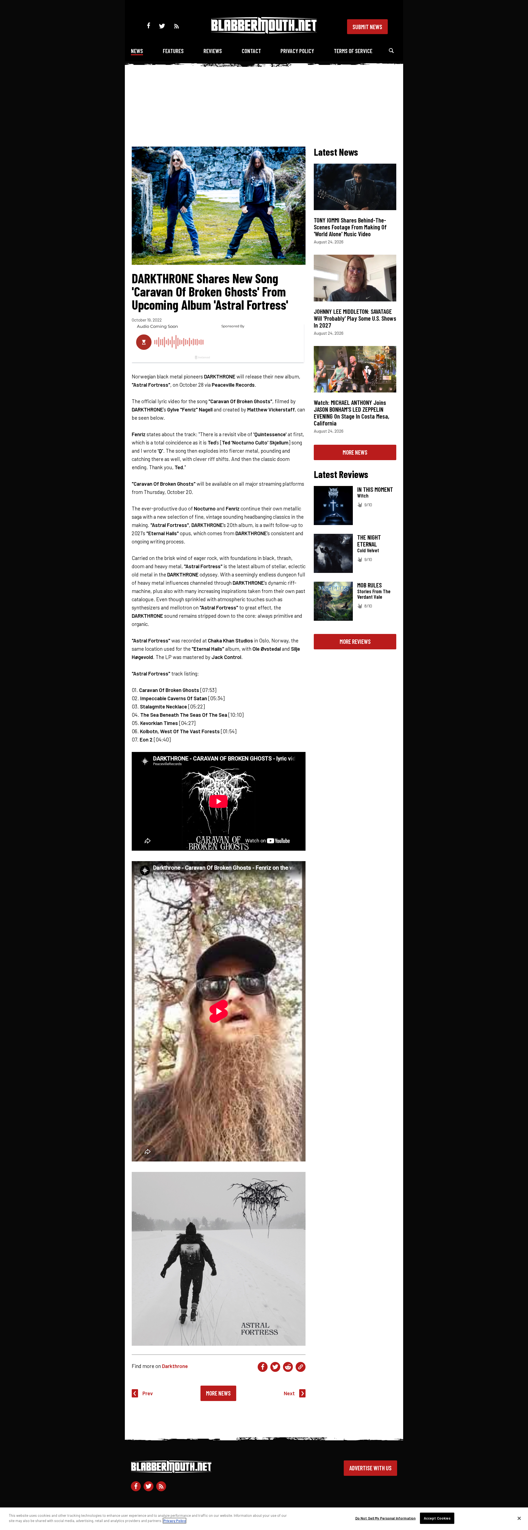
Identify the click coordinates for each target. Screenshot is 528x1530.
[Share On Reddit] (288, 1367)
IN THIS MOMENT (375, 489)
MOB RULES (369, 585)
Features (173, 50)
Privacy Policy (297, 50)
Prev (147, 1393)
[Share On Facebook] (263, 1367)
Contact (251, 50)
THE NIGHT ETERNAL (369, 540)
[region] (264, 1518)
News (137, 50)
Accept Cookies (437, 1518)
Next (289, 1393)
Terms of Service (353, 50)
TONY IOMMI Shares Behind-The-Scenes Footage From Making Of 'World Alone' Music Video (350, 227)
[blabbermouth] (264, 32)
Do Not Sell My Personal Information (385, 1518)
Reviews (213, 50)
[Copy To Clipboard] (301, 1367)
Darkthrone (175, 1366)
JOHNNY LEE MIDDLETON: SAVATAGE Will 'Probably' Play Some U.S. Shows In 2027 (355, 318)
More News (218, 1393)
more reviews (355, 641)
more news (355, 452)
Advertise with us (370, 1467)
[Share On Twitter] (275, 1367)
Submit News (367, 26)
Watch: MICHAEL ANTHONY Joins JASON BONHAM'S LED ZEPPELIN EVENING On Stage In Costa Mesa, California (351, 413)
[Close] (519, 1518)
